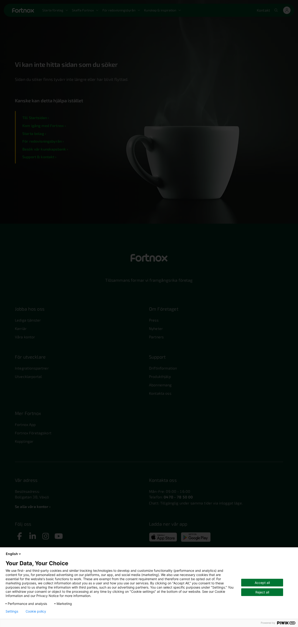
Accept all (262, 583)
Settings (12, 611)
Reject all (262, 592)
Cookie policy (36, 611)
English (12, 554)
